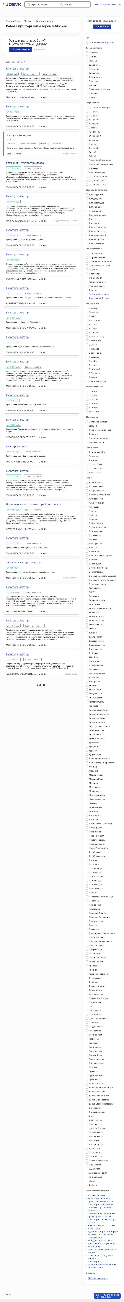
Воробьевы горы (97, 620)
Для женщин (95, 207)
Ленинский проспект (99, 758)
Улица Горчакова (97, 1091)
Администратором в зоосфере (103, 1231)
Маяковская (95, 787)
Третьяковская (96, 1063)
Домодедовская (97, 645)
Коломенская (95, 697)
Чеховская (94, 1140)
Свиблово (94, 982)
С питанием (95, 274)
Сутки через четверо (99, 107)
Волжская (94, 612)
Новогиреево (95, 827)
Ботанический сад (98, 568)
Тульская (93, 1071)
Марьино (93, 783)
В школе (93, 365)
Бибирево (94, 551)
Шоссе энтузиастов (98, 1160)
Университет (95, 1108)
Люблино (93, 771)
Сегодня (93, 269)
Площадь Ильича (97, 913)
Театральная (95, 1047)
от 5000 (93, 395)
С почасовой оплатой (99, 265)
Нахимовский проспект (100, 823)
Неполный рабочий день (101, 164)
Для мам (93, 219)
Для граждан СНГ (97, 235)
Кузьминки (94, 742)
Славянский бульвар (99, 998)
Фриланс (93, 85)
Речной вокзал (96, 961)
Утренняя (93, 168)
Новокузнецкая (96, 836)
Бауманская (95, 535)
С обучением (95, 253)
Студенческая (96, 1026)
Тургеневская (95, 1075)
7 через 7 (93, 127)
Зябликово (94, 661)
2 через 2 (93, 111)
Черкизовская (96, 1132)
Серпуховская (96, 994)
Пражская (94, 929)
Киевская (93, 685)
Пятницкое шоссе (97, 957)
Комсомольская (96, 702)
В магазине (94, 320)
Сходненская (95, 1035)
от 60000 (93, 407)
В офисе (93, 324)
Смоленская (95, 1002)
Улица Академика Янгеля (101, 1087)
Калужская (94, 669)
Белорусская (95, 543)
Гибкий (92, 156)
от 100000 (94, 411)
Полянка (93, 925)
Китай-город (95, 689)
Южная (92, 1181)
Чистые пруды (96, 1144)
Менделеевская (97, 799)
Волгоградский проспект (101, 608)
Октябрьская (95, 852)
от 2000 (93, 391)
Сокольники (95, 1010)
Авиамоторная (96, 482)
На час (92, 97)
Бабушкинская (96, 523)
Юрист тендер (95, 1228)
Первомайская (96, 888)
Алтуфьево (94, 507)
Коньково (93, 706)
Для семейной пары (99, 298)
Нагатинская (95, 815)
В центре (93, 332)
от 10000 (93, 399)
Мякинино (94, 811)
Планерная (94, 909)
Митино (93, 803)
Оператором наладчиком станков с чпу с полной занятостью (100, 1207)
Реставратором (95, 1267)
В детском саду (96, 336)
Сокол (92, 1006)
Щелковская (95, 1164)
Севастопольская (97, 986)
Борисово (94, 559)
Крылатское (95, 734)
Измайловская (96, 665)
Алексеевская (96, 499)
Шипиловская (95, 1156)
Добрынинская (96, 641)
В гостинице (95, 340)
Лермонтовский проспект (101, 762)
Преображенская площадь (102, 933)
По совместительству (99, 89)
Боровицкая (95, 563)
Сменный (93, 148)
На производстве (97, 381)
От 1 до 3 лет (95, 464)
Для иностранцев (97, 215)
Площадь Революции (99, 917)
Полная (92, 56)
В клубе (93, 361)
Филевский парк (97, 1112)
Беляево (93, 547)
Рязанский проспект (99, 974)
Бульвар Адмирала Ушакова (102, 576)
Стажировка (95, 77)
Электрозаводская (98, 1173)
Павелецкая (95, 872)
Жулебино (94, 657)
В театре (93, 377)
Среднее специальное (100, 430)
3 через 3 (93, 115)
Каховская (94, 677)
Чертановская (96, 1136)
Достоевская (95, 649)
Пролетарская (96, 937)
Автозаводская (96, 486)
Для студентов (96, 194)
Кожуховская (95, 693)
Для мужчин (95, 223)
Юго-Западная (96, 1177)
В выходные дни (97, 172)
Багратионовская (97, 527)
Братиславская (96, 572)
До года (93, 460)
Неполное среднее (98, 438)
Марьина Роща (96, 779)
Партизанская (95, 884)
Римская (93, 970)
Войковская (94, 604)
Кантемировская (97, 673)
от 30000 (93, 403)
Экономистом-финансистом (102, 1264)
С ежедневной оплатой (100, 261)
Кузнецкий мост (97, 738)
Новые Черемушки (98, 848)
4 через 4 (93, 119)
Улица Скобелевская (99, 1100)
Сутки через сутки (98, 176)
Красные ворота (97, 722)
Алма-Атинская (96, 503)
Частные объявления (99, 294)
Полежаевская (96, 921)
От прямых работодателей (102, 42)
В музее (93, 345)
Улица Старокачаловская (101, 1104)
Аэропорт (93, 519)
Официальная (95, 278)
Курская (93, 750)
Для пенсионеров (97, 227)
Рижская (93, 966)
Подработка (95, 52)
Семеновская (95, 990)
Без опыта (94, 456)
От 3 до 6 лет (95, 468)
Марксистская (96, 775)
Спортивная (95, 1014)
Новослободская (97, 840)
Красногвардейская (98, 710)
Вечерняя (93, 140)
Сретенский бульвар (99, 1018)
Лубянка (93, 767)
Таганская (94, 1039)
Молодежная (95, 807)
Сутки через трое (97, 184)
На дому (93, 308)
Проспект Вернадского (100, 941)
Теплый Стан (95, 1055)
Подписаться (102, 26)
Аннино (92, 511)
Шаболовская (95, 1152)
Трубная (93, 1067)
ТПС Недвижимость (98, 1278)
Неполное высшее (98, 422)
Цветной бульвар (97, 1128)
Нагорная (93, 819)
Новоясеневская (97, 844)
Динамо (93, 633)
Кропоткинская (96, 730)
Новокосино (95, 832)
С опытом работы (97, 452)
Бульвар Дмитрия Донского (102, 580)
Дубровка (93, 653)
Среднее (93, 434)
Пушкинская (95, 953)
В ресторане (95, 353)
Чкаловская (94, 1148)
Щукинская (94, 1169)
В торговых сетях (96, 1195)
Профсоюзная (95, 949)
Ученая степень (96, 442)
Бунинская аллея (97, 584)
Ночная (92, 144)
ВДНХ (92, 592)
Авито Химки (94, 1246)
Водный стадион (97, 600)
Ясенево (93, 1185)
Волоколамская (96, 616)
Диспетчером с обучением (101, 1243)
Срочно (92, 290)
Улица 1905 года (97, 1083)
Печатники (94, 901)
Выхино (92, 628)
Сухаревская (95, 1030)
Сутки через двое (97, 180)
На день (93, 93)
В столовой (94, 369)
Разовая (93, 61)
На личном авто (97, 286)
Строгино (93, 1022)
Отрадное (94, 864)
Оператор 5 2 (94, 1261)
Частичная (94, 69)
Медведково (95, 791)
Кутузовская (95, 754)
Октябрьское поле (98, 856)
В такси (92, 316)
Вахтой (92, 152)
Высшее (93, 426)
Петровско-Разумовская (101, 896)
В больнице (94, 373)
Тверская (93, 1043)
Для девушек (95, 198)
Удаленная (94, 65)
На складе (94, 349)
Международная (97, 795)
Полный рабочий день (100, 160)
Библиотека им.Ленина (100, 555)
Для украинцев (96, 243)
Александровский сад (99, 494)
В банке (93, 328)
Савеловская (95, 978)
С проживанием (97, 257)
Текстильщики (96, 1051)
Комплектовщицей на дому (101, 1225)
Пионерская (95, 905)
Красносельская (97, 718)
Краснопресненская (99, 714)
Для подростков (97, 231)
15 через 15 (94, 132)
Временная (94, 73)
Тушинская (94, 1079)
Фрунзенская (95, 1120)
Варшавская (95, 588)
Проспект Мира (96, 945)
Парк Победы (95, 880)
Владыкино (94, 596)
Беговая (93, 539)
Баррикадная (95, 531)
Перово (92, 892)
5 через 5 (93, 123)
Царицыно (94, 1124)
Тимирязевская (96, 1059)
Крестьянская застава (99, 726)
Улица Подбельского (99, 1095)
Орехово (93, 860)
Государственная (97, 282)
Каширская (94, 681)
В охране (93, 312)
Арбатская (94, 515)
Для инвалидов (96, 203)
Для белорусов (96, 239)
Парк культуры (96, 876)
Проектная (94, 81)
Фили (91, 1116)
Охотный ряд (95, 868)
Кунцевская (94, 746)
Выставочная (95, 624)
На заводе (94, 357)
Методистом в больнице (100, 1240)
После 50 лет (95, 211)
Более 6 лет (95, 472)
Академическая (96, 490)
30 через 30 (95, 136)
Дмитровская (95, 637)
